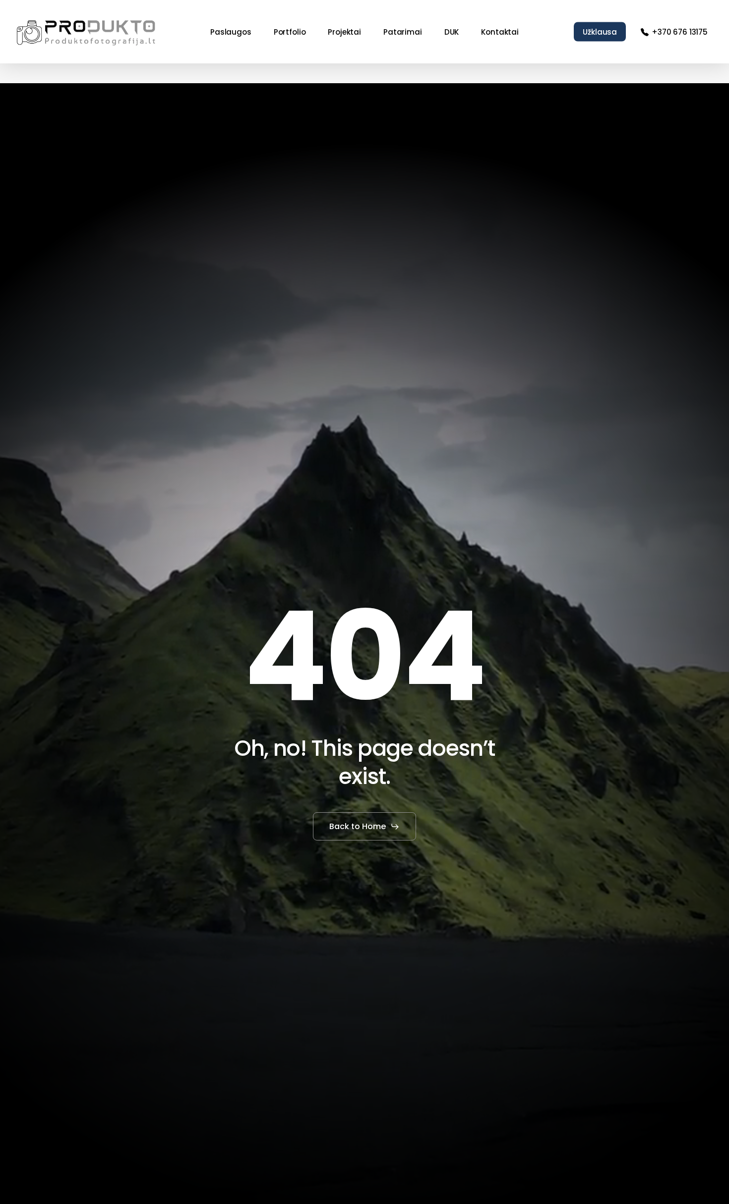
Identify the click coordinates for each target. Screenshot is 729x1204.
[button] (364, 827)
